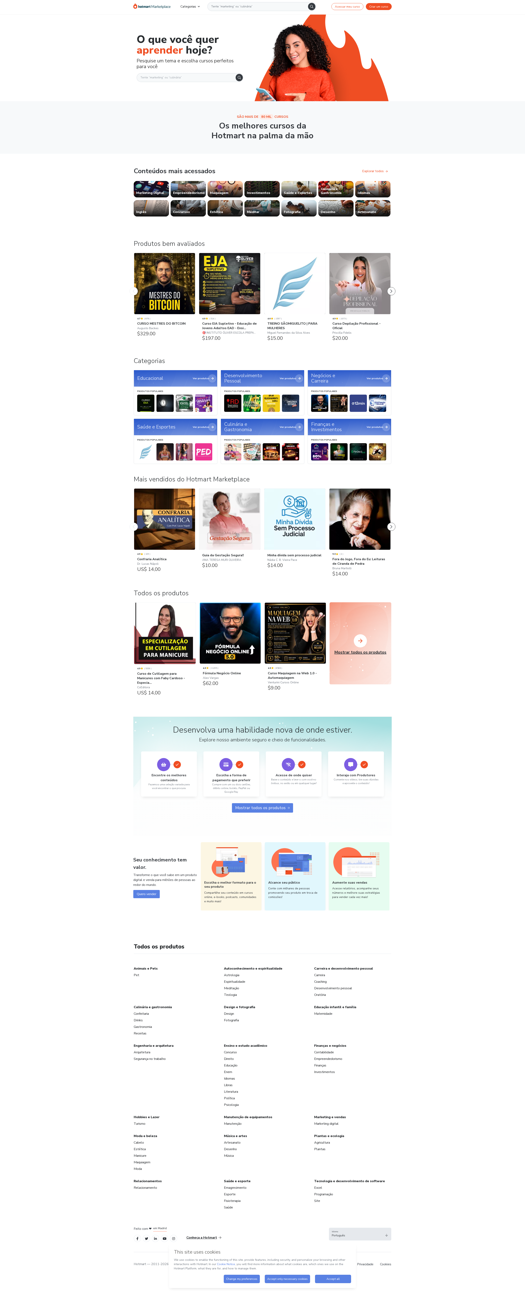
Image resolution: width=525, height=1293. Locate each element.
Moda (138, 1169)
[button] (360, 1234)
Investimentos (324, 1072)
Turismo (139, 1123)
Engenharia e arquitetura (153, 1045)
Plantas (319, 1149)
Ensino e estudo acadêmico (245, 1045)
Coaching (320, 981)
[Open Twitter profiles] (146, 1238)
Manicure (140, 1155)
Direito (229, 1059)
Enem (228, 1072)
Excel (318, 1187)
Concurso (230, 1052)
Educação (230, 1065)
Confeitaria (141, 1013)
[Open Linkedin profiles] (155, 1238)
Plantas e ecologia (329, 1136)
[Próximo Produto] (391, 287)
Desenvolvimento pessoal (333, 988)
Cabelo (139, 1142)
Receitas (140, 1033)
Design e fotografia (239, 1007)
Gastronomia (143, 1027)
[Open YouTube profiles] (164, 1238)
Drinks (138, 1020)
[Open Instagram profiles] (173, 1238)
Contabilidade (324, 1052)
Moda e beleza (145, 1136)
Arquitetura (142, 1052)
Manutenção (233, 1123)
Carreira (319, 975)
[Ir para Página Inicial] (152, 6)
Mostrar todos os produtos (260, 808)
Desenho (230, 1149)
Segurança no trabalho (150, 1059)
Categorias (188, 6)
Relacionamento (145, 1187)
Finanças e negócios (330, 1045)
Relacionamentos (148, 1181)
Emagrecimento (235, 1187)
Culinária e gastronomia (153, 1007)
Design (229, 1013)
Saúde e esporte (237, 1181)
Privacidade (365, 1264)
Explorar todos (373, 171)
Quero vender (146, 894)
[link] (151, 189)
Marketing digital (326, 1123)
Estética (140, 1149)
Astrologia (231, 975)
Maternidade (323, 1013)
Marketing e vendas (330, 1117)
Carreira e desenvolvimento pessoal (343, 968)
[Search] (311, 6)
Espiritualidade (234, 981)
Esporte (230, 1194)
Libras (228, 1085)
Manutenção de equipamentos (248, 1117)
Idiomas (229, 1078)
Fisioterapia (232, 1201)
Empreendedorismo (328, 1059)
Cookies (385, 1264)
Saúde (228, 1207)
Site (317, 1201)
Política (229, 1098)
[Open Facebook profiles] (137, 1238)
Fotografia (231, 1020)
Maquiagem (142, 1162)
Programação (323, 1194)
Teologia (230, 995)
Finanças (320, 1065)
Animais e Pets (146, 968)
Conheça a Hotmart (201, 1237)
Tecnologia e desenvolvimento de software (349, 1181)
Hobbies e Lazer (147, 1117)
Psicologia (231, 1105)
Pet (136, 975)
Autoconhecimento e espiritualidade (253, 968)
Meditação (231, 988)
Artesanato (232, 1142)
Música (229, 1155)
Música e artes (235, 1136)
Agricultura (322, 1142)
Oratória (320, 995)
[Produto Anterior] (134, 287)
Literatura (231, 1091)
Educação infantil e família (335, 1007)
